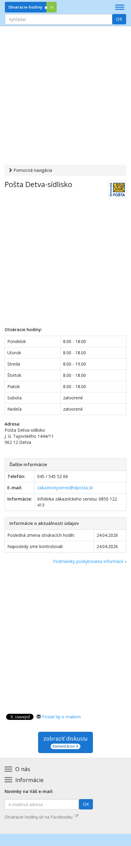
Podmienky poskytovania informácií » (89, 561)
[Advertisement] (65, 96)
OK (119, 19)
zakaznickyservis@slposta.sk (65, 487)
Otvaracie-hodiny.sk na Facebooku (40, 817)
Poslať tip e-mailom (61, 717)
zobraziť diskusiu (65, 742)
